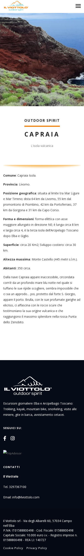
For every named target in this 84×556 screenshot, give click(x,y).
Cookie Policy (13, 548)
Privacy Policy (36, 548)
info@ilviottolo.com (25, 497)
